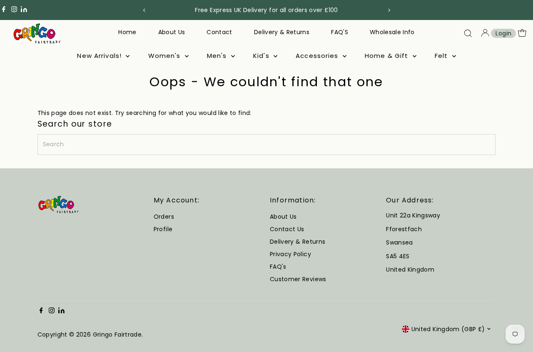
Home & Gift (388, 55)
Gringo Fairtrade (117, 334)
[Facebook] (3, 10)
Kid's (262, 55)
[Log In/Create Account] (485, 33)
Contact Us (287, 229)
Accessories (318, 55)
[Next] (388, 10)
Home (127, 32)
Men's (218, 55)
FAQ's (278, 266)
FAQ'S (339, 32)
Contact (219, 32)
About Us (171, 32)
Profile (163, 229)
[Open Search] (468, 33)
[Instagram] (14, 10)
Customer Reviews (298, 279)
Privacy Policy (290, 254)
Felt (442, 55)
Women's (165, 55)
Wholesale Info (392, 32)
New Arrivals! (100, 55)
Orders (164, 216)
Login (503, 33)
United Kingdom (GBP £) (448, 329)
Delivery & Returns (281, 32)
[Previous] (144, 10)
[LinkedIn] (24, 10)
